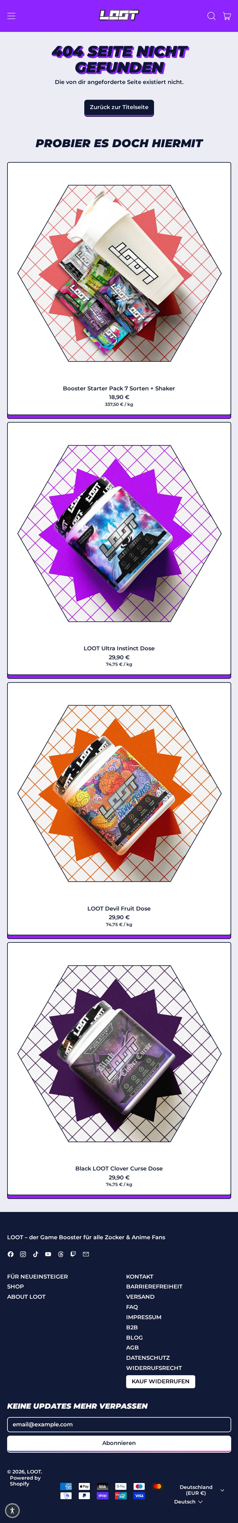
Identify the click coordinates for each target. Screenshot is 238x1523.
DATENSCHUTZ (148, 1357)
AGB (132, 1347)
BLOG (134, 1337)
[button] (211, 15)
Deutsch (185, 1502)
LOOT (34, 1471)
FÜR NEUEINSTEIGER (37, 1276)
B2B (132, 1327)
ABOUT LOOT (26, 1296)
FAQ (132, 1307)
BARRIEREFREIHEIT (154, 1286)
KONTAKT (139, 1276)
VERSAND (140, 1296)
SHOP (15, 1286)
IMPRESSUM (143, 1317)
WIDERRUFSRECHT (154, 1368)
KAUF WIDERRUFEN (161, 1381)
